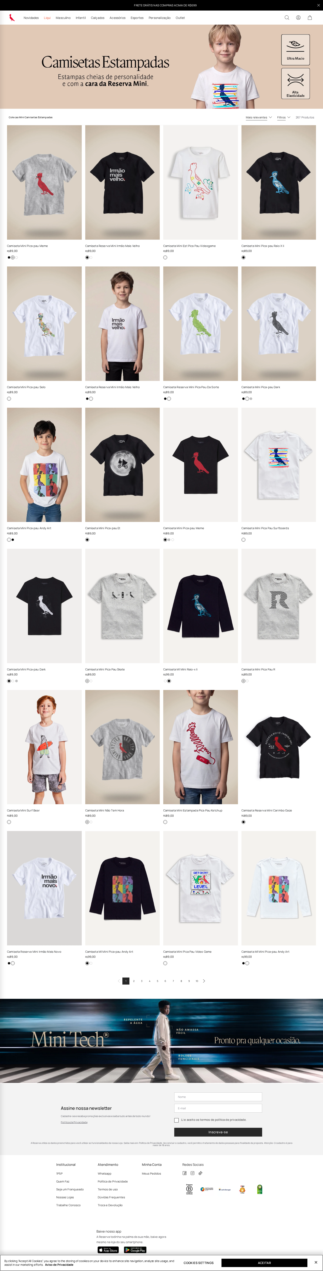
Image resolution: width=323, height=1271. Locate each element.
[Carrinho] (309, 17)
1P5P (59, 1173)
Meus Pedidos (151, 1173)
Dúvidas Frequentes (111, 1197)
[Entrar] (298, 17)
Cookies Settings (199, 1263)
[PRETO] (9, 257)
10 (197, 981)
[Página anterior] (119, 981)
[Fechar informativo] (318, 5)
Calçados (97, 18)
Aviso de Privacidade (59, 1265)
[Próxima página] (204, 981)
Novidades (31, 18)
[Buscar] (287, 17)
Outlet (180, 18)
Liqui (47, 18)
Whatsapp (104, 1173)
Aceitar (264, 1263)
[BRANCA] (12, 963)
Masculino (63, 18)
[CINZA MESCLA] (12, 257)
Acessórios (117, 18)
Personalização (160, 18)
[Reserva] (12, 17)
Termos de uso (108, 1189)
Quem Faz (62, 1181)
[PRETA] (9, 963)
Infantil (81, 18)
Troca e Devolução (110, 1205)
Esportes (137, 18)
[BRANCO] (16, 257)
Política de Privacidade (74, 1122)
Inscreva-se (218, 1132)
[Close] (316, 1262)
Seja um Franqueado (70, 1189)
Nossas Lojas (65, 1197)
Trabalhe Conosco (68, 1205)
